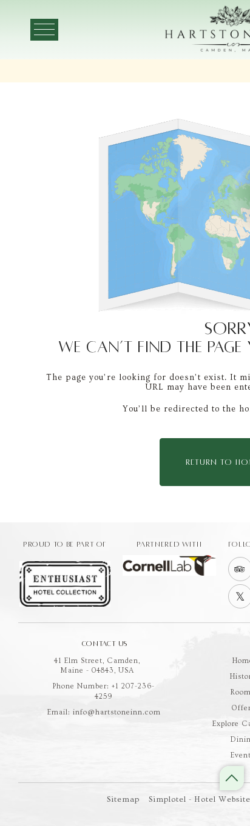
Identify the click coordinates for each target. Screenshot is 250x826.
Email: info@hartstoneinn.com (104, 712)
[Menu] (44, 30)
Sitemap (123, 799)
